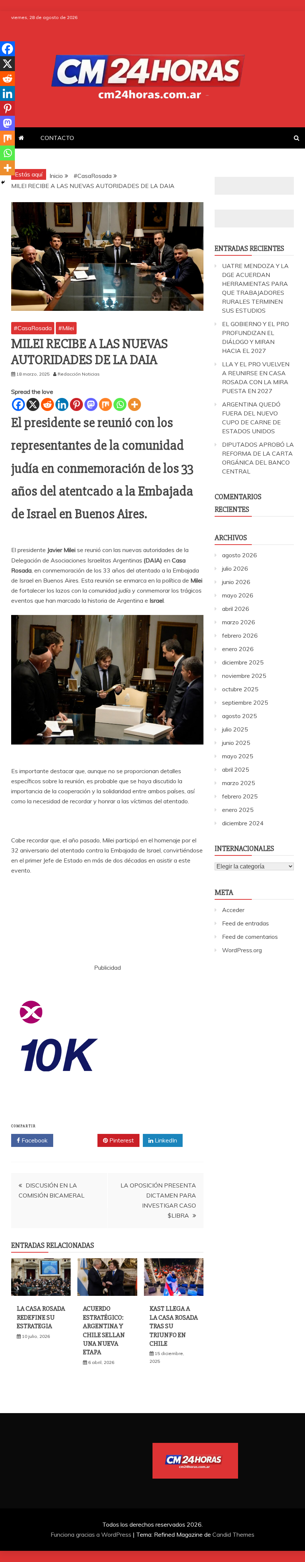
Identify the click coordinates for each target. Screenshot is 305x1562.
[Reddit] (47, 404)
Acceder (233, 910)
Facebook (34, 1140)
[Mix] (105, 404)
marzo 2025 (238, 783)
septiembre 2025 (245, 702)
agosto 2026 (239, 555)
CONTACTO (57, 137)
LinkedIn (165, 1140)
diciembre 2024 (243, 823)
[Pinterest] (76, 404)
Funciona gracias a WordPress (92, 1534)
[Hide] (3, 182)
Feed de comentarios (250, 936)
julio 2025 (235, 729)
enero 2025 (238, 809)
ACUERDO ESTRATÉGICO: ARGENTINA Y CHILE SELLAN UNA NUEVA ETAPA (104, 1330)
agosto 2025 (239, 716)
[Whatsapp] (119, 404)
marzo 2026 (238, 622)
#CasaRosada (33, 328)
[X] (32, 404)
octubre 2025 (240, 689)
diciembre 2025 (243, 662)
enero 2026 (238, 649)
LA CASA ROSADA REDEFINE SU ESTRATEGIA (41, 1317)
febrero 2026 (240, 635)
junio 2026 (236, 582)
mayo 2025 (237, 756)
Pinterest (121, 1140)
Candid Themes (233, 1534)
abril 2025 (235, 769)
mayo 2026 (237, 595)
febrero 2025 (240, 796)
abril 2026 (235, 608)
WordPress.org (242, 950)
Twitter (78, 1140)
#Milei (66, 328)
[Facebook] (18, 404)
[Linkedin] (61, 404)
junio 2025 (236, 742)
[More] (134, 404)
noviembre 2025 (244, 675)
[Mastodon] (90, 404)
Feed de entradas (245, 923)
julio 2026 (235, 568)
